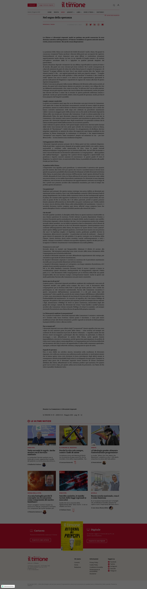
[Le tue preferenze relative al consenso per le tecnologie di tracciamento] (8, 586)
